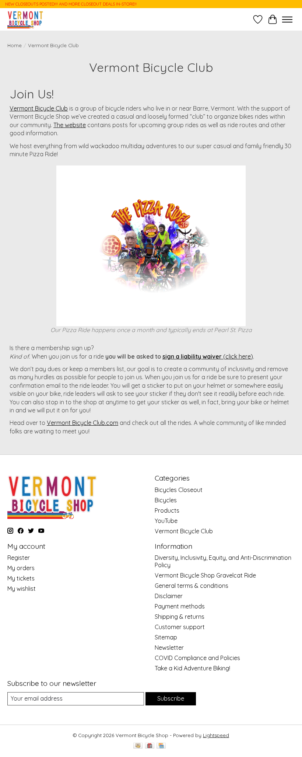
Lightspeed (216, 735)
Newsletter (169, 647)
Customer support (180, 627)
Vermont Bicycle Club (39, 108)
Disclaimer (169, 596)
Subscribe (170, 698)
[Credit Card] (161, 746)
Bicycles (166, 500)
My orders (21, 568)
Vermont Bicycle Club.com (82, 422)
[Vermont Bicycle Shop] (25, 19)
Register (18, 557)
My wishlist (21, 588)
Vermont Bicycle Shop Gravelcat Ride (205, 575)
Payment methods (180, 606)
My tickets (21, 578)
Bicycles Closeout (179, 489)
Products (167, 510)
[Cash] (138, 746)
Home (14, 45)
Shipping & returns (179, 616)
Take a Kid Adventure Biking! (192, 668)
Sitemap (166, 637)
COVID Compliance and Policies (197, 658)
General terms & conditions (191, 585)
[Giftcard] (149, 746)
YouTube (166, 520)
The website (69, 125)
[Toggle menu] (287, 19)
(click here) (207, 356)
